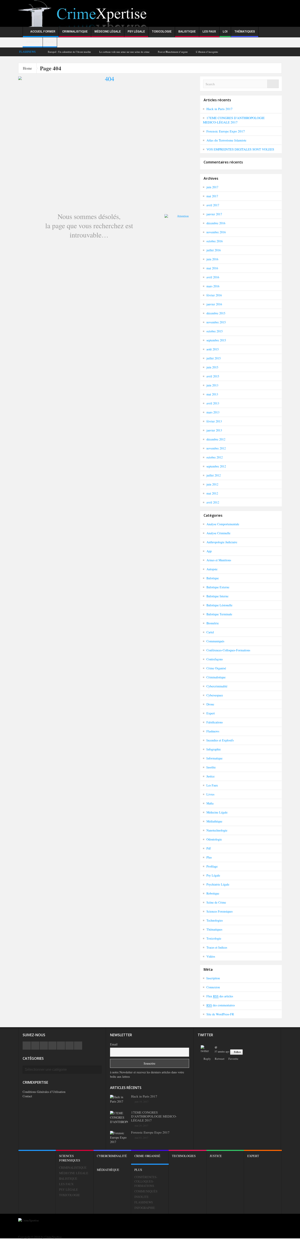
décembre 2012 (215, 439)
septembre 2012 (216, 466)
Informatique (214, 758)
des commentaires (220, 1005)
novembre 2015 (216, 322)
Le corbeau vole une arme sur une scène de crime (124, 51)
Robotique (212, 893)
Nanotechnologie (216, 830)
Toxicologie (162, 31)
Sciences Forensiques (219, 911)
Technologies (214, 920)
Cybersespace (214, 695)
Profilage (212, 866)
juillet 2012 (213, 475)
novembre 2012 (216, 448)
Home (27, 68)
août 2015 (212, 349)
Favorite (233, 1059)
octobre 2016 (214, 241)
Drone (210, 704)
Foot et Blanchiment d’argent (173, 51)
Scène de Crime (216, 902)
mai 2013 (212, 394)
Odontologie (214, 839)
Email (113, 1044)
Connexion (213, 987)
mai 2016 (212, 268)
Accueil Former (42, 31)
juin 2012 (212, 484)
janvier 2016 (214, 304)
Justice (210, 776)
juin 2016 (212, 259)
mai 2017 (212, 196)
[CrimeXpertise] (84, 18)
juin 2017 (212, 187)
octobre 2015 (214, 331)
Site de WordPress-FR (220, 1014)
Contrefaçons (214, 659)
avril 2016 (212, 277)
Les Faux (209, 31)
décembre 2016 (215, 223)
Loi (225, 31)
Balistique (187, 31)
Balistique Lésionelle (219, 605)
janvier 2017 (214, 214)
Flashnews (212, 731)
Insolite (32, 41)
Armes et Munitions (218, 560)
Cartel (210, 632)
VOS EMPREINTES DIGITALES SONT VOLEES (240, 149)
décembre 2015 (215, 313)
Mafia (209, 803)
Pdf (208, 848)
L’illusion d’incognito (207, 51)
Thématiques (244, 31)
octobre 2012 (214, 457)
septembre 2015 (216, 340)
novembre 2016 (216, 232)
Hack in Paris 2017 (219, 109)
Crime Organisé (216, 668)
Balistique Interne (217, 596)
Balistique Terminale (219, 614)
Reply (207, 1059)
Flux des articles (219, 996)
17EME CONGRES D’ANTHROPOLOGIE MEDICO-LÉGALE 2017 (234, 120)
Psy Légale (136, 31)
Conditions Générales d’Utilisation (44, 1092)
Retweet (219, 1059)
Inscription (213, 978)
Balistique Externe (217, 587)
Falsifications (214, 722)
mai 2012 (212, 493)
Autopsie (211, 569)
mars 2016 (212, 286)
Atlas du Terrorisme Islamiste (226, 140)
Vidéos (210, 956)
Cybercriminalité (216, 686)
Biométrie (212, 623)
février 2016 (214, 295)
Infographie (213, 749)
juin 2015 (212, 367)
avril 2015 (212, 376)
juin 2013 (212, 385)
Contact (27, 1096)
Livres (210, 794)
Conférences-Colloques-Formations (228, 650)
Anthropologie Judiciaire (221, 542)
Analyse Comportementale (222, 524)
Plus (50, 41)
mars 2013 (212, 412)
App (209, 551)
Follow (237, 1052)
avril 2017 (212, 205)
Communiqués (215, 641)
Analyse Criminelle (218, 533)
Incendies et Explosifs (220, 740)
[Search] (273, 84)
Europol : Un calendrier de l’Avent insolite (69, 51)
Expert (210, 713)
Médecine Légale (107, 31)
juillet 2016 (213, 250)
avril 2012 (212, 502)
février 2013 (214, 421)
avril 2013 (212, 403)
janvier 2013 (214, 430)
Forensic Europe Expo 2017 (225, 131)
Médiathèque (214, 821)
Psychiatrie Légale (217, 884)
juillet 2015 (213, 358)
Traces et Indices (216, 947)
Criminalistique (75, 31)
